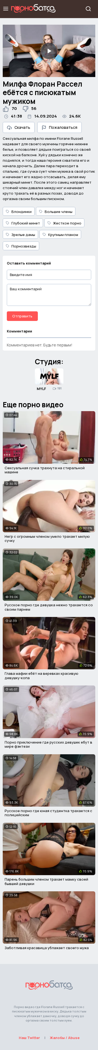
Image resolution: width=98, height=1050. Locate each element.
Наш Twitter (29, 1037)
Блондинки (21, 211)
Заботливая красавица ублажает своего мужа (47, 947)
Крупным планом (63, 234)
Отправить (22, 316)
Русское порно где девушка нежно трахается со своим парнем (49, 607)
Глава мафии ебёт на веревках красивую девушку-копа (41, 675)
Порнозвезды (23, 246)
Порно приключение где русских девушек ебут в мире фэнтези (48, 744)
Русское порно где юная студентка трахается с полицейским (48, 813)
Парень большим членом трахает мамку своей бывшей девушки (46, 881)
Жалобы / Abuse (64, 1037)
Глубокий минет (25, 223)
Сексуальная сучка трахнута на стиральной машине (45, 470)
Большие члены (58, 211)
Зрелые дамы (23, 234)
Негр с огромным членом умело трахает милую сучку (47, 538)
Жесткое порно (67, 223)
